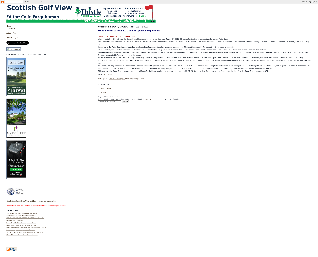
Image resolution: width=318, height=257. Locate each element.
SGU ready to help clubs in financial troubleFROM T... (21, 213)
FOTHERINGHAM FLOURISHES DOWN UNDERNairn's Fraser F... (25, 218)
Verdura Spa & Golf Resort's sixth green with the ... (21, 222)
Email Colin (10, 28)
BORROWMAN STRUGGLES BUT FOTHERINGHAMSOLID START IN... (26, 227)
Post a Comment (106, 88)
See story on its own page (117, 78)
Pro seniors (108, 74)
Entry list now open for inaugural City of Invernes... (20, 230)
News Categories (13, 38)
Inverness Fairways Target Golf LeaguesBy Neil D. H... (22, 215)
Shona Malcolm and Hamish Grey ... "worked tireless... (22, 234)
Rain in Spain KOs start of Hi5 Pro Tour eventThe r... (21, 225)
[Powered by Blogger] (11, 250)
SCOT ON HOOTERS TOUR (14, 220)
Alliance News (11, 33)
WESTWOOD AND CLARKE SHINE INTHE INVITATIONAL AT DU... (25, 232)
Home (8, 26)
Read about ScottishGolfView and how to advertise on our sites (31, 201)
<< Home (103, 92)
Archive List (150, 99)
